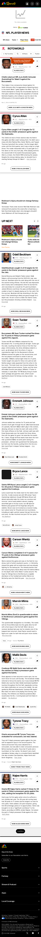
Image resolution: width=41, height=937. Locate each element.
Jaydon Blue (33, 706)
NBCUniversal (13, 921)
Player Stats (19, 70)
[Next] (38, 221)
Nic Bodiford (6, 516)
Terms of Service (29, 918)
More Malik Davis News (20, 712)
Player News (24, 40)
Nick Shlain (18, 757)
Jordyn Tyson (18, 525)
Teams (14, 40)
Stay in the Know (7, 852)
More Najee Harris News (20, 824)
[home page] (9, 4)
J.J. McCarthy (8, 587)
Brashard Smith (23, 457)
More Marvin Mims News (20, 646)
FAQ (27, 915)
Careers (10, 915)
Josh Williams (6, 386)
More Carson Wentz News (20, 592)
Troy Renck (21, 640)
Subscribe (6, 860)
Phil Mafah (7, 706)
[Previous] (34, 221)
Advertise (4, 915)
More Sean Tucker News (20, 392)
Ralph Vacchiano (16, 762)
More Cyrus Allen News (20, 168)
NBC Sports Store (7, 917)
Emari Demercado (9, 457)
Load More (20, 831)
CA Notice (20, 918)
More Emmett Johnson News (20, 462)
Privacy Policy (32, 917)
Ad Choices (24, 917)
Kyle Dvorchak (31, 159)
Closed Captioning (19, 915)
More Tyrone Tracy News (20, 767)
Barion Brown (6, 525)
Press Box (16, 917)
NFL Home (6, 40)
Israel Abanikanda (20, 706)
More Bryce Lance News (20, 531)
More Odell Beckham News (20, 311)
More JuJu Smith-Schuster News (21, 107)
